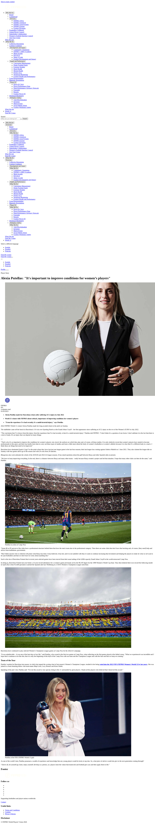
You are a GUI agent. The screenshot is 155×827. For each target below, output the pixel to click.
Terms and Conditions (12, 810)
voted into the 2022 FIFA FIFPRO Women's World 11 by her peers (123, 664)
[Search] (12, 257)
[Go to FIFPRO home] (77, 7)
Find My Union (10, 113)
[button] (77, 439)
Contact (3, 802)
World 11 (8, 111)
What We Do (10, 42)
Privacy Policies (10, 814)
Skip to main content (8, 2)
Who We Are (9, 13)
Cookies (8, 812)
